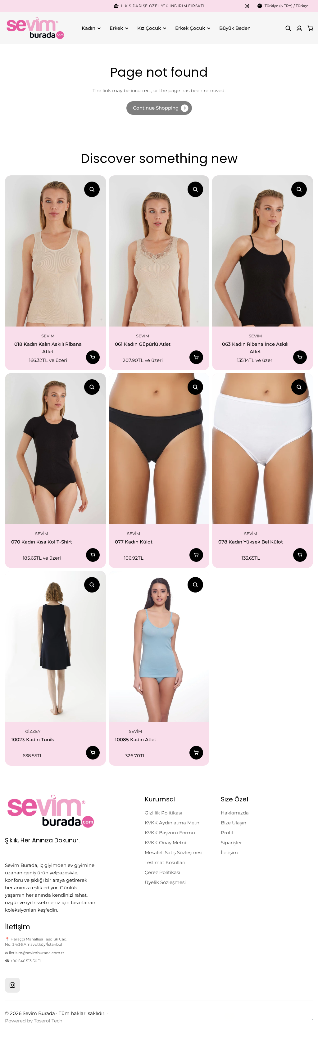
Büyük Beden (235, 28)
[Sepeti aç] (310, 28)
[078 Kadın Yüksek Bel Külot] (262, 448)
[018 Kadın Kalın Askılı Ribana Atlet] (55, 251)
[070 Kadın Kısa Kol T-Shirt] (55, 448)
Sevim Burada (39, 1013)
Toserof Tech (48, 1021)
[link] (159, 108)
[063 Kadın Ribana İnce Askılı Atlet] (262, 251)
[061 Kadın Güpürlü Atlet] (159, 251)
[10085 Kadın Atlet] (159, 646)
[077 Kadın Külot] (159, 448)
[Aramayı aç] (288, 28)
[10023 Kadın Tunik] (55, 646)
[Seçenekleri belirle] (93, 357)
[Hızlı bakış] (92, 189)
